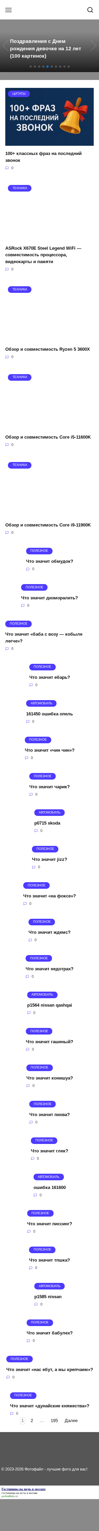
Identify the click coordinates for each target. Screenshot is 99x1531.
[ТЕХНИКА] (49, 236)
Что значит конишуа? (49, 1078)
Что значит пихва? (49, 1114)
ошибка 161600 (50, 1187)
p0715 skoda (47, 823)
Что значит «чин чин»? (49, 750)
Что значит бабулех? (50, 1333)
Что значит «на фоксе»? (49, 895)
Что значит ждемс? (49, 932)
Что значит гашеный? (49, 1041)
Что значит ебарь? (49, 677)
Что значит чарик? (49, 786)
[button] (31, 67)
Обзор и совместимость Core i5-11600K (48, 437)
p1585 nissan (48, 1296)
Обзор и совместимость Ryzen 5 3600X (47, 349)
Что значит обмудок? (49, 561)
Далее (71, 1420)
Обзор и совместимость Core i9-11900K (48, 525)
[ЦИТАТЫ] (49, 142)
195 (54, 1420)
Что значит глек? (49, 1150)
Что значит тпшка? (49, 1260)
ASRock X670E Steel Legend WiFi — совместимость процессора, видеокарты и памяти (43, 254)
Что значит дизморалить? (49, 597)
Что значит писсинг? (49, 1223)
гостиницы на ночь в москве (19, 1492)
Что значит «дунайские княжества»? (49, 1405)
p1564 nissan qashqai (49, 1005)
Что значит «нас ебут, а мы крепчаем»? (49, 1369)
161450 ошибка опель (49, 713)
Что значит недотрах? (49, 968)
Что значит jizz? (49, 859)
